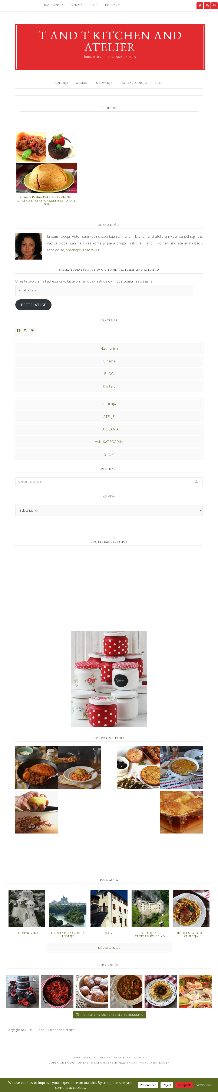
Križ (109, 933)
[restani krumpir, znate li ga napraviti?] (36, 813)
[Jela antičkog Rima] (138, 768)
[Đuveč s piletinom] (79, 768)
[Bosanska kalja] (36, 768)
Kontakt (109, 386)
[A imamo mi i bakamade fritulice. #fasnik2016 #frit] (92, 991)
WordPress (148, 1062)
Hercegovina (27, 933)
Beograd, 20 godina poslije (68, 934)
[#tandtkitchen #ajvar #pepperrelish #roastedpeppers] (57, 991)
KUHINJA (109, 404)
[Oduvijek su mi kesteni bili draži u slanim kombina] (126, 991)
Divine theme (111, 1057)
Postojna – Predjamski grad (150, 934)
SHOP (109, 454)
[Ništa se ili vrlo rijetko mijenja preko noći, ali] (22, 991)
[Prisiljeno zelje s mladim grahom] (181, 768)
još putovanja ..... (109, 947)
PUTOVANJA (109, 429)
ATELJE (109, 416)
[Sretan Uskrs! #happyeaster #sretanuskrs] (195, 991)
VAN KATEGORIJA (109, 441)
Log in (164, 1062)
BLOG (109, 373)
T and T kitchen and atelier (110, 41)
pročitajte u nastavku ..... (84, 250)
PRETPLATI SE (33, 304)
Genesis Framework (122, 1062)
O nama (109, 361)
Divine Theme (89, 1062)
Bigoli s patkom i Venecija (191, 934)
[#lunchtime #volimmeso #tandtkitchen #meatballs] (161, 991)
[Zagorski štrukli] (181, 813)
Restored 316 (136, 1057)
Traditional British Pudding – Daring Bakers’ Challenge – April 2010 (46, 200)
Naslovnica (109, 348)
